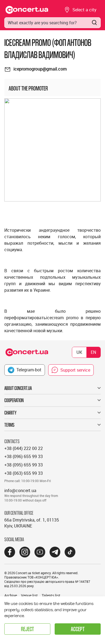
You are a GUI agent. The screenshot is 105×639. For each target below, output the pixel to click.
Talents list (51, 595)
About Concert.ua (18, 388)
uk (79, 352)
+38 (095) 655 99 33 (23, 465)
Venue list (29, 595)
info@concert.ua (20, 490)
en (93, 352)
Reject (27, 629)
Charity (10, 412)
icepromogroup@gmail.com (40, 69)
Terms (9, 425)
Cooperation (14, 400)
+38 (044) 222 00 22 (23, 448)
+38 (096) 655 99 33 (23, 456)
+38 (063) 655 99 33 (23, 473)
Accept (78, 629)
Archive (10, 595)
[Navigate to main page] (27, 10)
